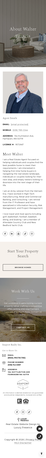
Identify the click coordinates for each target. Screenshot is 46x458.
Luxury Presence (23, 427)
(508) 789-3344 (20, 130)
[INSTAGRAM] (32, 233)
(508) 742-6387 (14, 365)
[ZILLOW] (18, 233)
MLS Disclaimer (23, 443)
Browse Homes (23, 267)
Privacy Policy (34, 439)
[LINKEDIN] (11, 233)
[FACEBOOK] (5, 233)
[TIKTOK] (25, 233)
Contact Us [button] (23, 327)
